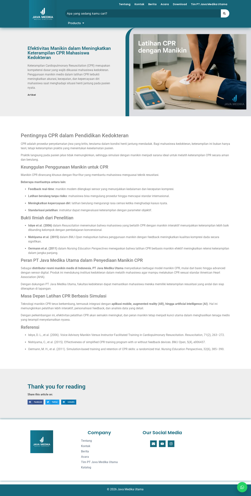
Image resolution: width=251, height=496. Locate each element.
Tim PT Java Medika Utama (209, 4)
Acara (165, 4)
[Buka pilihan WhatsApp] (242, 487)
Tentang (124, 4)
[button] (36, 402)
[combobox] (143, 13)
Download (180, 4)
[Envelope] (153, 443)
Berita (152, 4)
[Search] (225, 13)
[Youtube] (162, 443)
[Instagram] (171, 443)
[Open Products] (83, 23)
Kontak (139, 4)
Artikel (32, 95)
